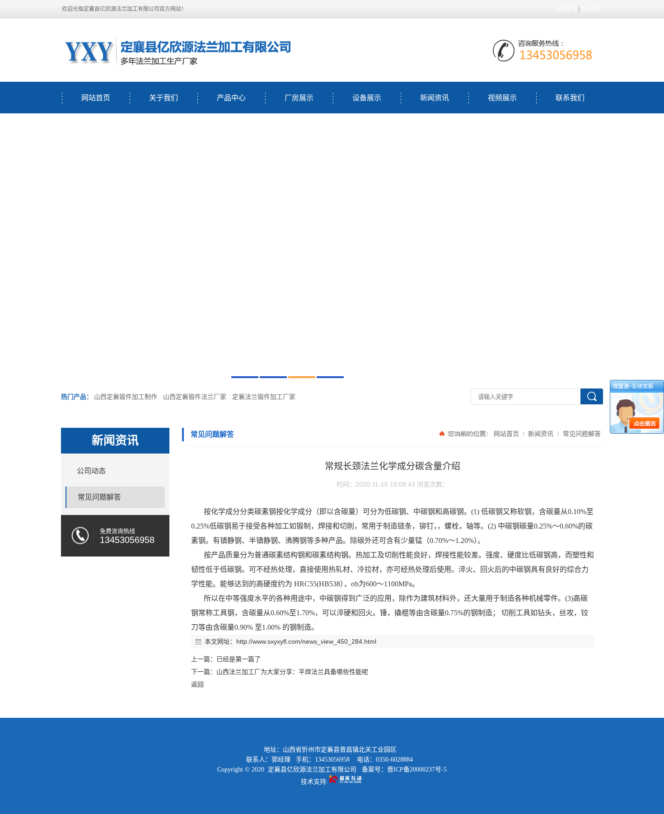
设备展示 (366, 98)
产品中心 (231, 98)
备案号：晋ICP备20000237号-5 (404, 769)
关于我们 (163, 98)
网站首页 (95, 98)
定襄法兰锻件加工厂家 (263, 396)
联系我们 (592, 9)
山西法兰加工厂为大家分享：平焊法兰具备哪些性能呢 (292, 671)
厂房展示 (299, 98)
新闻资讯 (434, 98)
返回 (197, 684)
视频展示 (502, 98)
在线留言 (566, 9)
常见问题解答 (581, 433)
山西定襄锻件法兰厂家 (194, 396)
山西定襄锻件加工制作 (125, 396)
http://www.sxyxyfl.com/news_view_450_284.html (306, 641)
